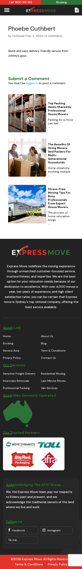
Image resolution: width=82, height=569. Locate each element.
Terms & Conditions (29, 564)
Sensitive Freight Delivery (19, 373)
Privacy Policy (12, 358)
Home (7, 336)
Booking (8, 343)
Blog (44, 343)
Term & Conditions (53, 350)
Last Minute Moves (53, 381)
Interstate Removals (16, 381)
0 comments (53, 36)
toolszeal (18, 36)
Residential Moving (53, 373)
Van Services (49, 388)
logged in (32, 83)
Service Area (11, 350)
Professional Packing (16, 388)
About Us (47, 336)
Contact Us (48, 358)
